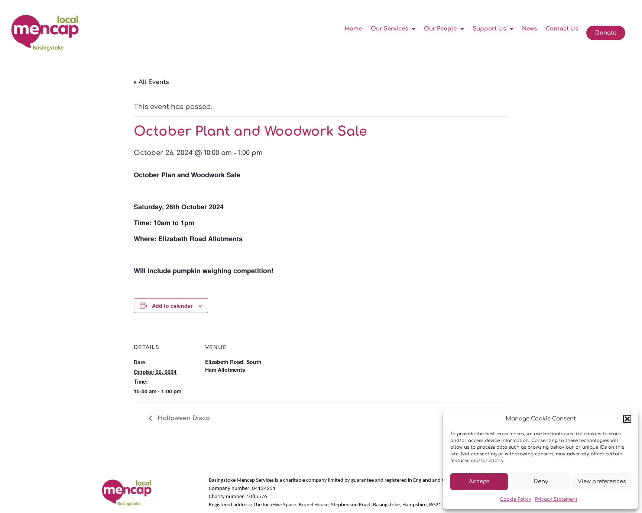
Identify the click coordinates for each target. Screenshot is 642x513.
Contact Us (562, 29)
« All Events (151, 82)
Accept (479, 481)
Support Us (489, 29)
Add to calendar (172, 305)
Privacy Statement (556, 499)
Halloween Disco (183, 418)
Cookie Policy (515, 499)
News (529, 29)
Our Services (389, 29)
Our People (440, 29)
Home (353, 29)
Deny (541, 481)
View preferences (602, 481)
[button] (627, 419)
